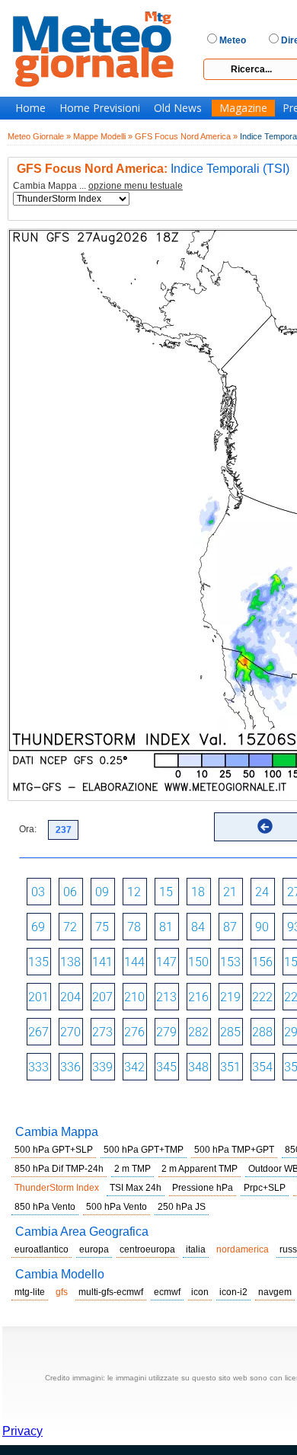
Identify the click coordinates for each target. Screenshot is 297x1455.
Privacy (22, 1431)
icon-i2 (233, 1292)
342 (134, 1067)
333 (38, 1067)
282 (198, 1032)
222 (262, 997)
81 (166, 927)
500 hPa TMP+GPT (234, 1149)
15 (166, 892)
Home (30, 108)
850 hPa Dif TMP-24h (59, 1168)
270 (70, 1032)
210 (134, 997)
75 (102, 927)
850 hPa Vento (44, 1206)
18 (198, 892)
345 (166, 1067)
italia (196, 1249)
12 (134, 892)
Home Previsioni (99, 108)
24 (262, 892)
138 (70, 962)
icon (200, 1292)
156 (262, 962)
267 (38, 1032)
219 (230, 997)
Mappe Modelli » (103, 136)
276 (134, 1032)
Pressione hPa (202, 1187)
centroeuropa (147, 1249)
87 (230, 927)
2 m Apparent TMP (199, 1168)
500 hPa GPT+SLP (53, 1149)
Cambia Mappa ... (98, 186)
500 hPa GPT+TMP (144, 1149)
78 (134, 927)
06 (70, 892)
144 (134, 962)
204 (70, 997)
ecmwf (167, 1292)
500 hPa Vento (116, 1206)
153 (230, 962)
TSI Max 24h (135, 1187)
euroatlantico (41, 1249)
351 (230, 1067)
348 (198, 1067)
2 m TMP (132, 1168)
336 (70, 1067)
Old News (178, 108)
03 (38, 892)
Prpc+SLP (265, 1187)
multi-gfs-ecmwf (110, 1292)
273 (102, 1032)
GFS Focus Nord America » (186, 136)
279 (166, 1032)
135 (38, 962)
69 (38, 927)
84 (198, 927)
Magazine (243, 108)
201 (38, 997)
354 (262, 1067)
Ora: (28, 829)
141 (102, 962)
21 (230, 892)
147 (166, 962)
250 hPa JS (182, 1206)
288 (262, 1032)
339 (102, 1067)
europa (94, 1249)
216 (198, 997)
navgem (275, 1292)
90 (262, 927)
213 (166, 997)
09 (102, 892)
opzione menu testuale (135, 185)
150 (198, 962)
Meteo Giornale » (39, 136)
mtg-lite (29, 1292)
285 (230, 1032)
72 (70, 927)
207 (102, 997)
